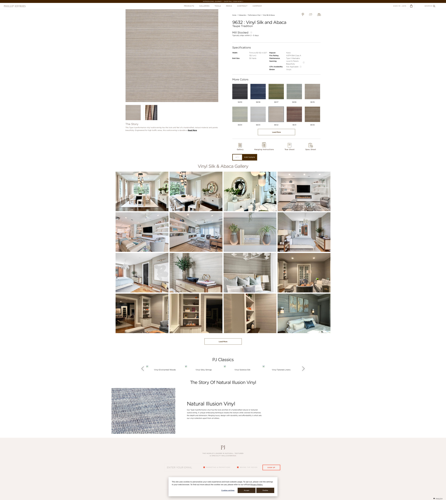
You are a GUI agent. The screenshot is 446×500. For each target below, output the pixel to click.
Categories (242, 15)
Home (234, 15)
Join (404, 6)
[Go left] (142, 368)
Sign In (396, 6)
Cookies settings (227, 490)
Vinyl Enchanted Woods (165, 370)
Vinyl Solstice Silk (242, 370)
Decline (265, 490)
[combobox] (438, 498)
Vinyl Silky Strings (204, 370)
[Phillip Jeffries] (14, 6)
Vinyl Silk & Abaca (269, 15)
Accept (246, 490)
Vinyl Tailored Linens (281, 370)
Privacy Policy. (256, 484)
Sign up (271, 467)
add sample (249, 157)
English (439, 499)
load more (276, 132)
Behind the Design (248, 467)
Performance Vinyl (254, 15)
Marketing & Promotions (218, 467)
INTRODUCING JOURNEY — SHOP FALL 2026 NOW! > (223, 1)
